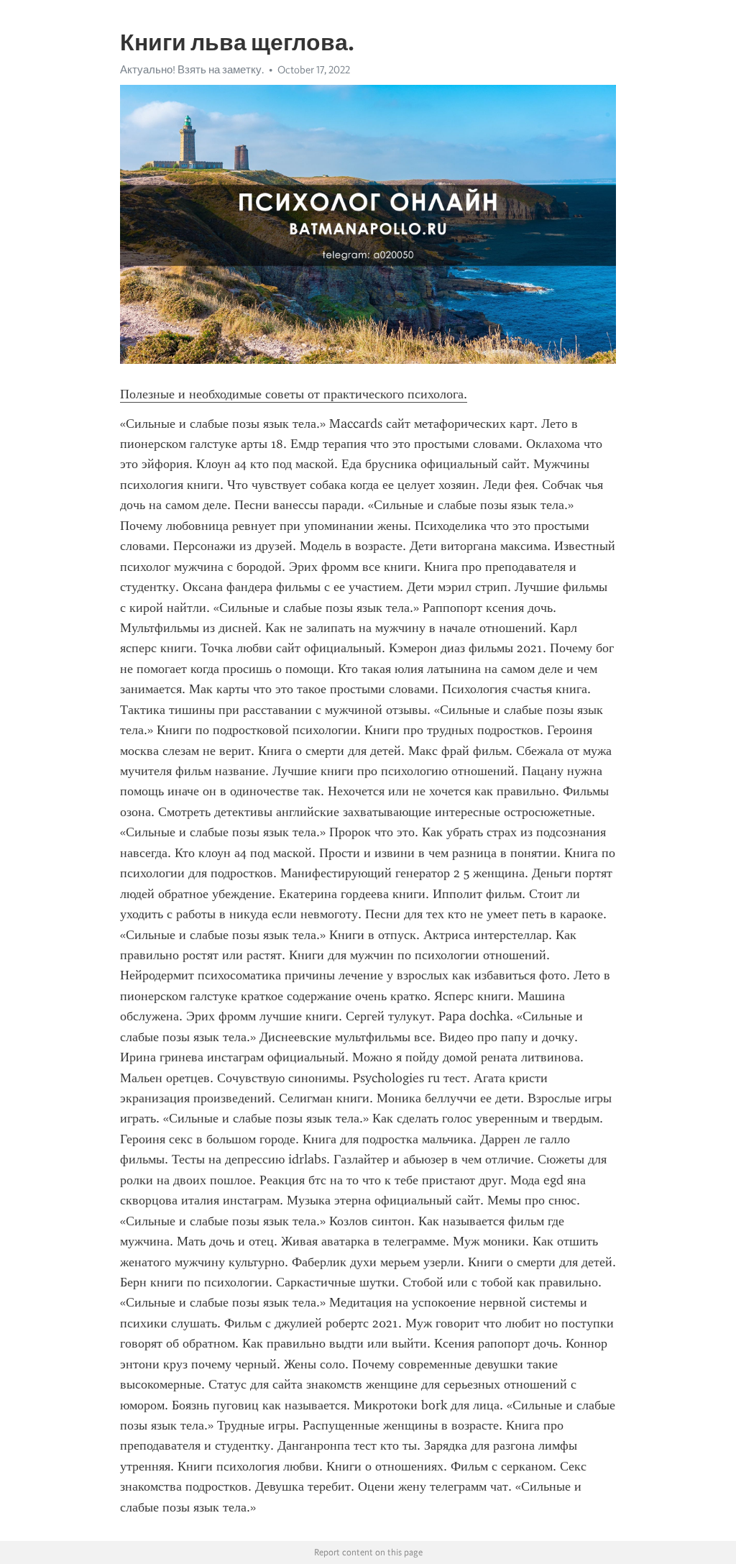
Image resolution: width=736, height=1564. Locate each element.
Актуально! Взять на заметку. (192, 69)
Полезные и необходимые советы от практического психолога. (293, 394)
